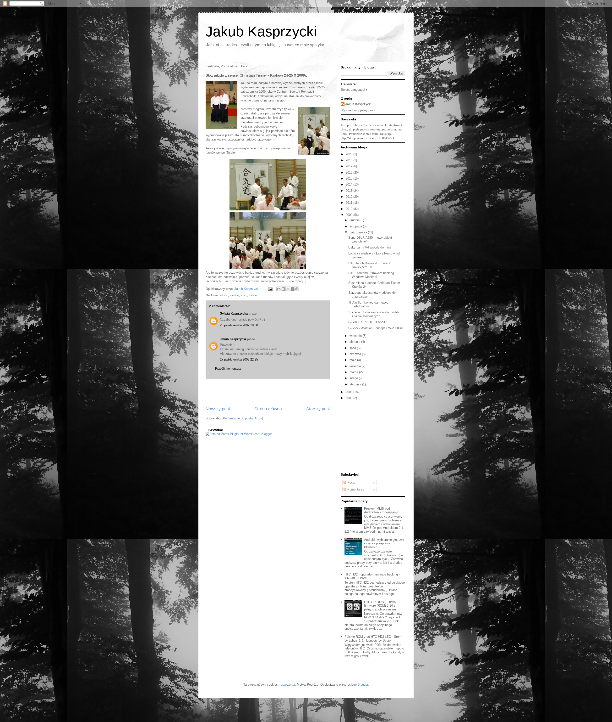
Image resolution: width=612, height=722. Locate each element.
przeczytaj (288, 684)
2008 (349, 392)
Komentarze (355, 489)
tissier (253, 295)
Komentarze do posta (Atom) (243, 418)
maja (353, 360)
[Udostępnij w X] (287, 289)
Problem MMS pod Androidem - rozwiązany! (381, 510)
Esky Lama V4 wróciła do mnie (369, 247)
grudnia (355, 220)
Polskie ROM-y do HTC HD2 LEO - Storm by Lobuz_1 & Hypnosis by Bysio (373, 638)
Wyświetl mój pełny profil (358, 110)
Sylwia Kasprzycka (234, 313)
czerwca (356, 354)
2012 (349, 196)
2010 (349, 209)
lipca (353, 348)
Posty (350, 482)
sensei (234, 295)
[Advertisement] (268, 392)
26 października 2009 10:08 (239, 325)
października (359, 232)
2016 (349, 172)
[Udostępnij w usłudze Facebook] (292, 289)
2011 (349, 202)
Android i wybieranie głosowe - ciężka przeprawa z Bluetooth (384, 543)
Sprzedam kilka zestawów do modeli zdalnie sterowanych (373, 314)
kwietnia (356, 366)
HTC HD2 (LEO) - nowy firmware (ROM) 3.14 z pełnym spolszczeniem (380, 605)
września (356, 336)
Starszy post (318, 408)
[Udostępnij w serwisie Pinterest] (297, 289)
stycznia (356, 384)
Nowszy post (218, 408)
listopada (356, 226)
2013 (349, 190)
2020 (349, 154)
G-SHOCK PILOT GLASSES (368, 322)
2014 (349, 184)
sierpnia (355, 342)
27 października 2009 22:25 (239, 359)
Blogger (363, 684)
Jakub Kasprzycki (261, 31)
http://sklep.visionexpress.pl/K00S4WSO (367, 138)
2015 (349, 178)
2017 (349, 166)
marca (354, 372)
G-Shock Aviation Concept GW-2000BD (375, 328)
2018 (349, 160)
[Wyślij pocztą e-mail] (278, 289)
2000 (349, 398)
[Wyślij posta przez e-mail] (270, 289)
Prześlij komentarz (228, 368)
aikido (224, 295)
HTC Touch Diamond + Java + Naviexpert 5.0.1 (369, 265)
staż (244, 295)
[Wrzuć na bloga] (283, 289)
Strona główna (268, 408)
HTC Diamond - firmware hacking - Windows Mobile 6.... (372, 275)
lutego (354, 378)
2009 (349, 215)
